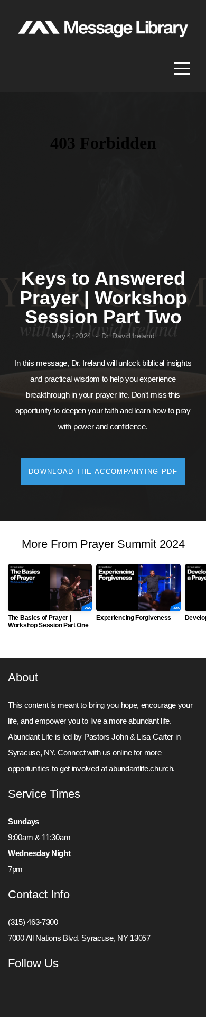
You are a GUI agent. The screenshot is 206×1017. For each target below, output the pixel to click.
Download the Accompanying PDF (103, 471)
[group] (50, 600)
